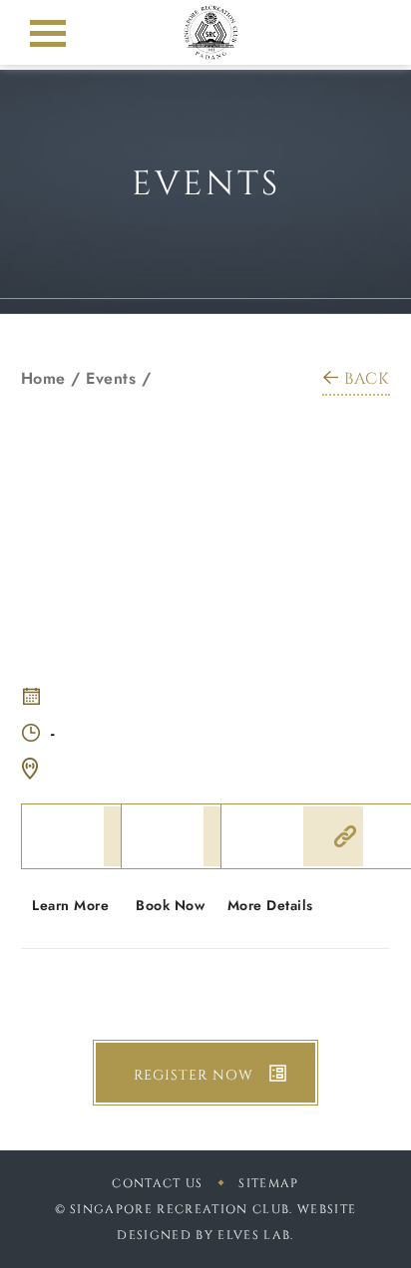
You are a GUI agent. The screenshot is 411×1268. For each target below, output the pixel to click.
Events (111, 378)
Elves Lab (253, 1235)
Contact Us (157, 1183)
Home (43, 378)
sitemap (268, 1183)
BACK (367, 379)
